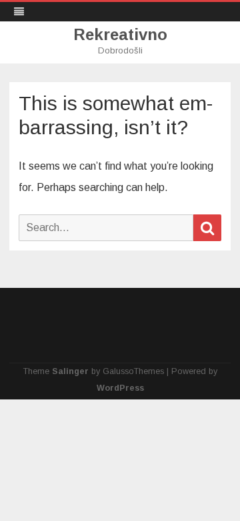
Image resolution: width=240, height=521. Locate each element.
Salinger (70, 371)
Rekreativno (120, 35)
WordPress (120, 388)
